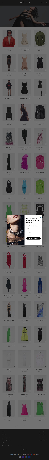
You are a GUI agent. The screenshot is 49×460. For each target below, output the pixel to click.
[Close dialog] (41, 217)
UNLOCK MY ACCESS (33, 238)
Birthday (29, 232)
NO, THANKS (33, 241)
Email (28, 228)
